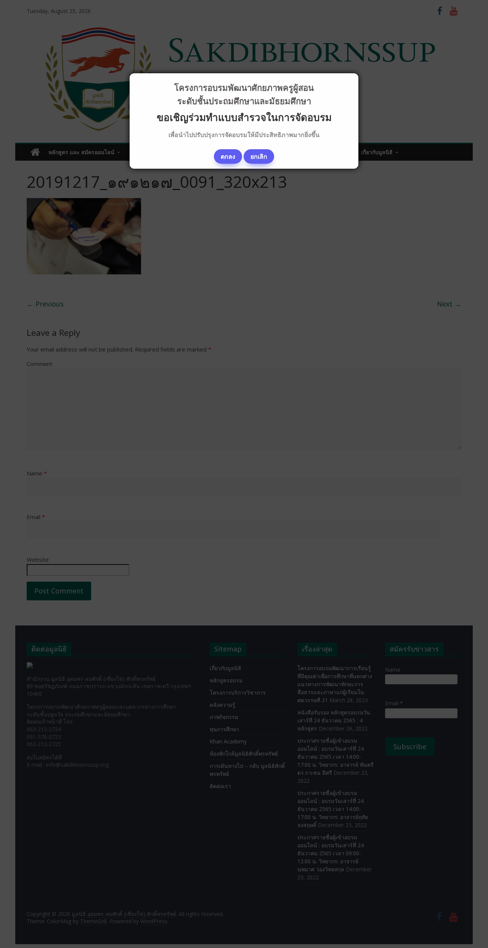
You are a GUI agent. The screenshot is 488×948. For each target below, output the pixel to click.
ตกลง (228, 156)
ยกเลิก (258, 156)
